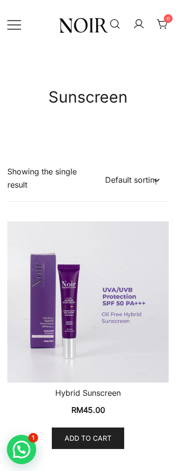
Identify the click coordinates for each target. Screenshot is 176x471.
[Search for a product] (115, 24)
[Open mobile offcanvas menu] (14, 24)
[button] (21, 449)
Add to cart (88, 438)
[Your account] (139, 24)
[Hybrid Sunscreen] (88, 302)
